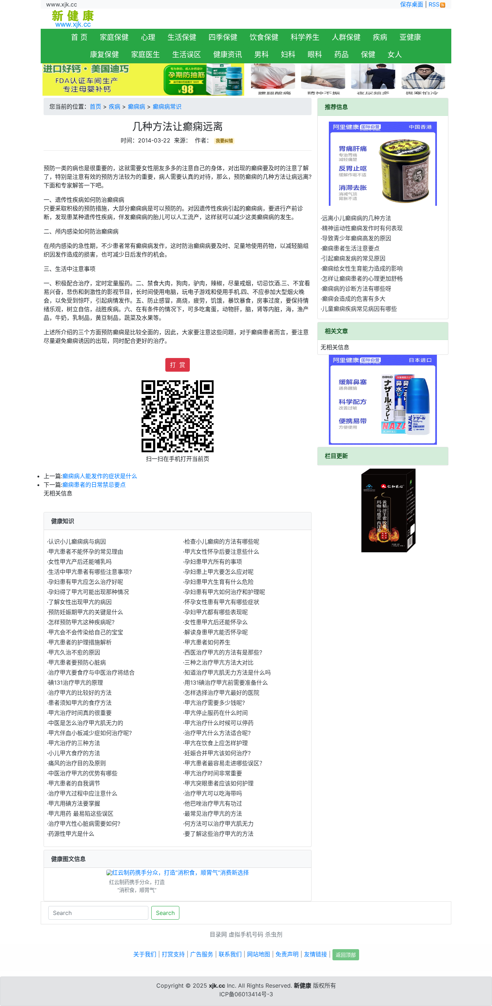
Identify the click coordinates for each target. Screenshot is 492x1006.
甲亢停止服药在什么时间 (216, 712)
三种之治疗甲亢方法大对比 (219, 662)
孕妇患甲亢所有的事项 (213, 561)
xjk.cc (217, 985)
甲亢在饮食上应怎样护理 (216, 743)
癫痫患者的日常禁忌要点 (94, 484)
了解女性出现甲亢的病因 (80, 602)
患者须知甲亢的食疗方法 (80, 702)
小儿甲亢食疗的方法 (74, 753)
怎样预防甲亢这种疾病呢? (81, 622)
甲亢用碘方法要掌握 (74, 803)
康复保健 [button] (104, 54)
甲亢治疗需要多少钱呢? (214, 702)
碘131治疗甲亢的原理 (75, 682)
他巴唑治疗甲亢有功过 (213, 803)
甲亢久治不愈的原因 (74, 652)
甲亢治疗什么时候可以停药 (219, 722)
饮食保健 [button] (264, 37)
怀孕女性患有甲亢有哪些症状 (221, 602)
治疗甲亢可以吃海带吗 (213, 793)
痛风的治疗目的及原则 (77, 763)
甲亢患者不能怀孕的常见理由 (85, 551)
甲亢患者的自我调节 (74, 783)
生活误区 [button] (186, 54)
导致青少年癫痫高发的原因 (356, 238)
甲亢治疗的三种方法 (74, 743)
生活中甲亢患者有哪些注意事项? (90, 571)
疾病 (114, 106)
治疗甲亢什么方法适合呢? (217, 733)
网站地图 (258, 954)
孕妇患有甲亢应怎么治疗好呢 (85, 581)
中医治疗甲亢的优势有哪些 (82, 773)
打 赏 (177, 364)
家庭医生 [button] (145, 54)
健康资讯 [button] (227, 54)
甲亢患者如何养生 (207, 642)
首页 (95, 106)
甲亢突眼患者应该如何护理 (219, 783)
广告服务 (201, 954)
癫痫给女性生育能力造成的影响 (362, 268)
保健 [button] (368, 54)
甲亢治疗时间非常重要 (213, 773)
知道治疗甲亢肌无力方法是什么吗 (227, 672)
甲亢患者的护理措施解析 (80, 642)
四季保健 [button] (223, 37)
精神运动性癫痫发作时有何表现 (362, 228)
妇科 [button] (288, 54)
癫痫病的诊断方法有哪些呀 (356, 288)
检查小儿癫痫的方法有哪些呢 (221, 541)
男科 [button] (261, 54)
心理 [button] (148, 37)
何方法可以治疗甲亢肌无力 (219, 823)
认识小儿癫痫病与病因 (77, 541)
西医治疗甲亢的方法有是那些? (223, 652)
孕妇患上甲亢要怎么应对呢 (219, 571)
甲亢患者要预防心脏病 (77, 662)
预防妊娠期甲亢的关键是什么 (85, 612)
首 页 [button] (79, 37)
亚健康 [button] (410, 37)
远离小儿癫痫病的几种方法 (356, 218)
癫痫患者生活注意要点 (351, 248)
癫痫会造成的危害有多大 (353, 298)
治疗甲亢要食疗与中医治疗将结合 (91, 672)
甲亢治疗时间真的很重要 (80, 712)
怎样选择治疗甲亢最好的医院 (221, 692)
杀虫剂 (273, 934)
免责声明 (287, 954)
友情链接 (315, 954)
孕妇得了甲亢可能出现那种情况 (88, 591)
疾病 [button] (380, 37)
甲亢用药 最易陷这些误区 (80, 813)
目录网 (218, 934)
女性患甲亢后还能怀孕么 (216, 622)
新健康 (302, 985)
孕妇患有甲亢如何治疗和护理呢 (224, 591)
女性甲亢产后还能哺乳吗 (80, 561)
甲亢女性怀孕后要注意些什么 (221, 551)
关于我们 (144, 954)
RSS (434, 4)
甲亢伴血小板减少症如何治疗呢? (90, 733)
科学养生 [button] (305, 37)
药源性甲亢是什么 (71, 833)
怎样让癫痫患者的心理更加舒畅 (362, 278)
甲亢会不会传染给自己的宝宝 (85, 632)
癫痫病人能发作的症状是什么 (99, 476)
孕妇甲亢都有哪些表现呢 (216, 612)
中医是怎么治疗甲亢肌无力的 (85, 722)
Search (165, 912)
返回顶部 (346, 955)
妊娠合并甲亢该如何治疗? (217, 753)
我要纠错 (224, 141)
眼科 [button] (315, 54)
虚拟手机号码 (246, 934)
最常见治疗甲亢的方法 (213, 813)
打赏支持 (173, 954)
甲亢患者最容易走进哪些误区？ (224, 763)
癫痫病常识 (167, 106)
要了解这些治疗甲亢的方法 (219, 833)
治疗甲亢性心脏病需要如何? (84, 823)
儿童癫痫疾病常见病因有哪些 (359, 308)
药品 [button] (341, 54)
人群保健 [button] (346, 37)
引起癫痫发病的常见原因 (353, 258)
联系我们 (230, 954)
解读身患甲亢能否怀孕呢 (216, 632)
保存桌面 (411, 4)
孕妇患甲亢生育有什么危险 (219, 581)
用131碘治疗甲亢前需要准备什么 (226, 682)
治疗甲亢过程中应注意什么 (82, 793)
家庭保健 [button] (114, 37)
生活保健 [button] (181, 37)
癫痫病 (136, 106)
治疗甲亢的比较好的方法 (80, 692)
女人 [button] (395, 54)
